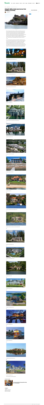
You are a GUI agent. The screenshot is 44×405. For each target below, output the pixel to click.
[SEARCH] (39, 3)
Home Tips (21, 3)
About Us (33, 3)
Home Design (17, 3)
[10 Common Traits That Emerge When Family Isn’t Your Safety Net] (9, 383)
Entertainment (30, 3)
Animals (26, 3)
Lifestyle (24, 3)
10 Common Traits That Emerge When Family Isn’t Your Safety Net (20, 383)
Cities (11, 3)
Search (38, 11)
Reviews (14, 3)
